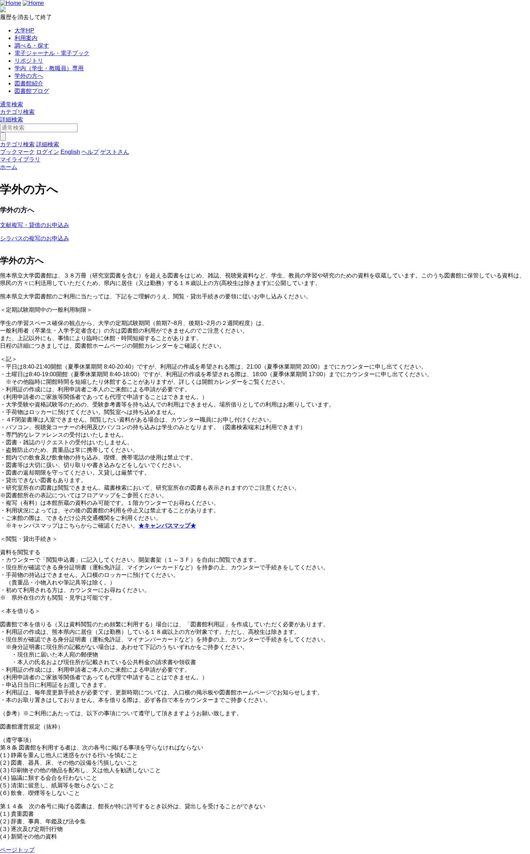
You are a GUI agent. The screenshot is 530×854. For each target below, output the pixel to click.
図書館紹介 (28, 83)
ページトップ (17, 850)
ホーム (8, 167)
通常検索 (11, 104)
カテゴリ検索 (17, 112)
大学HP (24, 30)
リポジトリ (28, 61)
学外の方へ (28, 76)
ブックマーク (17, 152)
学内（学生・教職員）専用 (49, 68)
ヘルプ (90, 152)
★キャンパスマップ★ (167, 525)
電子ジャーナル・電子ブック (51, 53)
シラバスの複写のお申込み (34, 238)
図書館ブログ (31, 91)
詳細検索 (11, 119)
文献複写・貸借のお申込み (34, 225)
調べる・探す (31, 46)
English (70, 152)
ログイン (47, 152)
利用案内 (25, 38)
